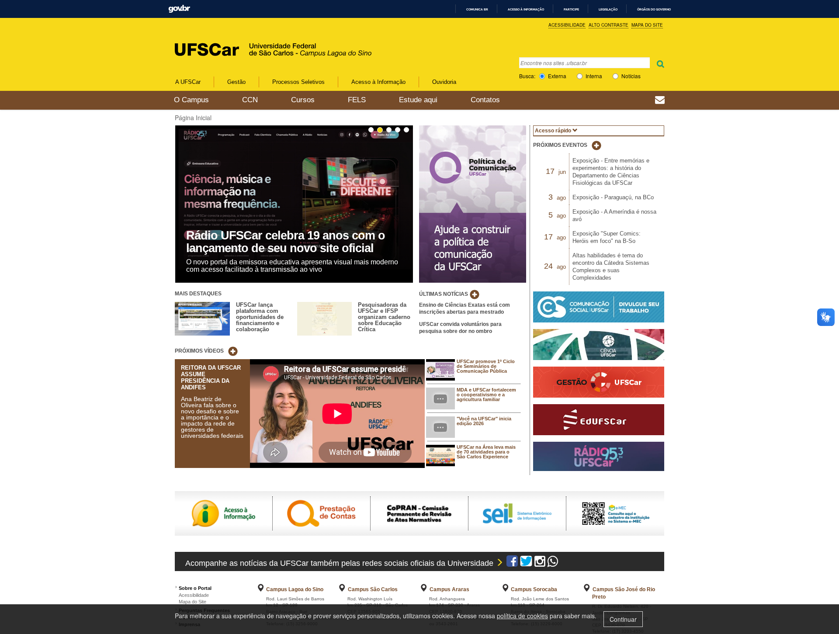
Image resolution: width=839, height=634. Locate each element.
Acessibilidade (567, 25)
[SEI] (517, 512)
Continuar (623, 619)
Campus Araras (449, 589)
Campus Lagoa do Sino (294, 589)
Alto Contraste (608, 25)
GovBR (179, 9)
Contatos (485, 100)
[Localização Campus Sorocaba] (505, 589)
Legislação (608, 9)
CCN (250, 100)
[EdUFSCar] (598, 422)
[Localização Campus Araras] (424, 589)
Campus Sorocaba (534, 589)
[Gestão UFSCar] (598, 384)
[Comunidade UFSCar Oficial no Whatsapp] (553, 563)
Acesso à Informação (378, 82)
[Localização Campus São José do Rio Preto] (586, 589)
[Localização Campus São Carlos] (342, 589)
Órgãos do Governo (654, 9)
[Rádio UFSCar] (598, 458)
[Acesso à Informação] (223, 512)
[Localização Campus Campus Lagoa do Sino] (261, 589)
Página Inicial (193, 117)
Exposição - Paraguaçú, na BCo (613, 197)
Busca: (527, 76)
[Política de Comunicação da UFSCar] (472, 203)
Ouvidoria (444, 82)
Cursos (303, 100)
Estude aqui (418, 100)
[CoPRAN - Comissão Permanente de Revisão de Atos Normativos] (419, 512)
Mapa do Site (647, 25)
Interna (594, 76)
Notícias (631, 76)
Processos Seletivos (298, 82)
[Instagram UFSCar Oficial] (539, 563)
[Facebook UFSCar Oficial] (512, 563)
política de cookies (522, 615)
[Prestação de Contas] (321, 512)
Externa (557, 76)
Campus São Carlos (373, 589)
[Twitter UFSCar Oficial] (526, 563)
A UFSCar (188, 82)
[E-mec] (615, 512)
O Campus (191, 100)
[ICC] (598, 347)
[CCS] (598, 309)
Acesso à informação (526, 9)
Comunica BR (477, 9)
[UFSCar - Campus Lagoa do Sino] (246, 41)
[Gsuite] (659, 100)
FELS (357, 100)
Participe (571, 9)
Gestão (236, 82)
